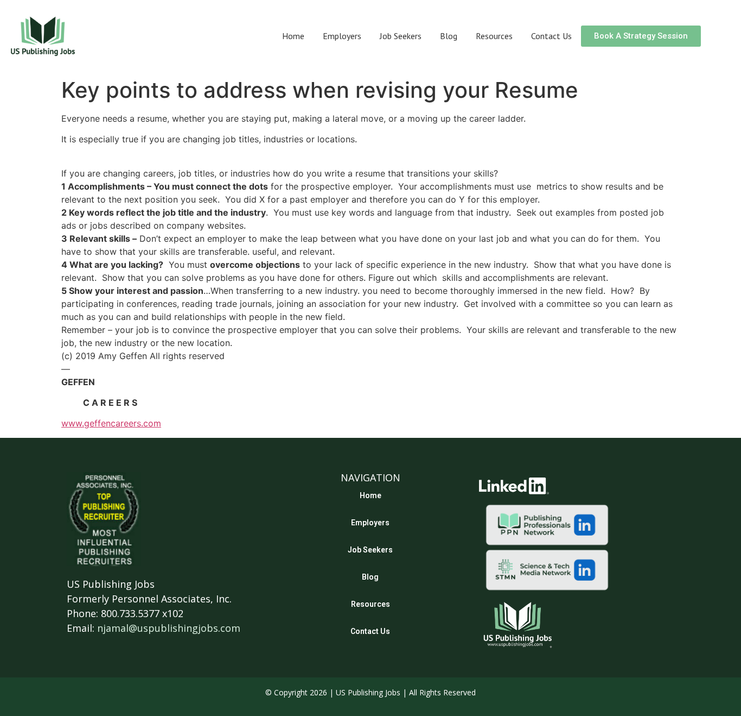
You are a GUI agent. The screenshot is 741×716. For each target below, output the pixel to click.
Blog (448, 35)
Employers (342, 35)
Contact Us (551, 35)
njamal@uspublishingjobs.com (168, 628)
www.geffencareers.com (111, 423)
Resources (494, 35)
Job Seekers (400, 35)
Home (293, 35)
